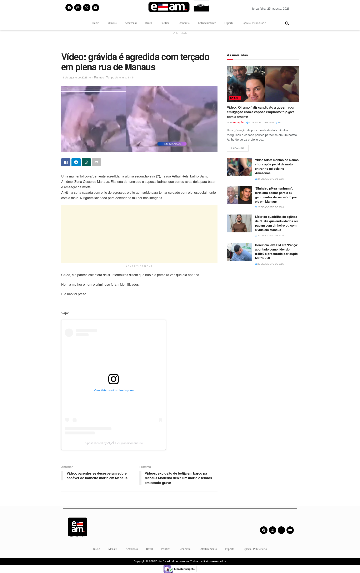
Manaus (112, 23)
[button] (287, 23)
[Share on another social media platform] (96, 162)
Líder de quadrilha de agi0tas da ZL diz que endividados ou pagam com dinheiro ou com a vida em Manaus (276, 223)
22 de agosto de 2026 (270, 263)
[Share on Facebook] (65, 162)
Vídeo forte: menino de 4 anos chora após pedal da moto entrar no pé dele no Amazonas (277, 166)
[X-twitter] (86, 7)
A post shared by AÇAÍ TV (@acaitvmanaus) (114, 443)
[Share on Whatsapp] (86, 162)
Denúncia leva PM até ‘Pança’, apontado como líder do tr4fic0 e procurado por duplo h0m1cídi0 (276, 251)
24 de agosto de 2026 (270, 178)
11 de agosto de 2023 (74, 77)
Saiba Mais (240, 147)
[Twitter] (281, 530)
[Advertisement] (139, 234)
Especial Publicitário (254, 23)
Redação (238, 122)
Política (164, 23)
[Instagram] (77, 7)
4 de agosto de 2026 (261, 122)
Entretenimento (207, 23)
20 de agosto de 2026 (270, 207)
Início (95, 23)
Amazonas (131, 23)
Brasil (148, 23)
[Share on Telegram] (76, 162)
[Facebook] (69, 7)
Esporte (228, 23)
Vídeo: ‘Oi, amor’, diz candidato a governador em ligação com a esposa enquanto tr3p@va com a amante (261, 112)
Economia (184, 23)
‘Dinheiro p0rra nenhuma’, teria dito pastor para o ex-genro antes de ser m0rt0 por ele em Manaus (276, 195)
